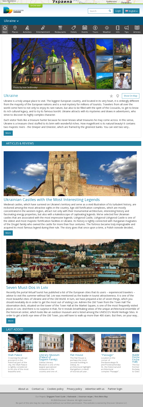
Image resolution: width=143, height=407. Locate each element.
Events (85, 32)
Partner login (115, 388)
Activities (27, 32)
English (132, 11)
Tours (95, 32)
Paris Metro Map (101, 396)
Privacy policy (74, 388)
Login (118, 10)
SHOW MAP (35, 5)
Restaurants (60, 32)
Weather (107, 32)
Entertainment (43, 32)
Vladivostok (71, 396)
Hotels (74, 32)
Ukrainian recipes (85, 396)
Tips (126, 32)
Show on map (130, 95)
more (8, 133)
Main (5, 32)
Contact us (38, 388)
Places (15, 32)
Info (118, 32)
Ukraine (10, 21)
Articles (136, 32)
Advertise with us (94, 388)
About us (23, 388)
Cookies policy (55, 388)
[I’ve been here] (118, 95)
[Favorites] (112, 95)
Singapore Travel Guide (56, 396)
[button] (18, 64)
